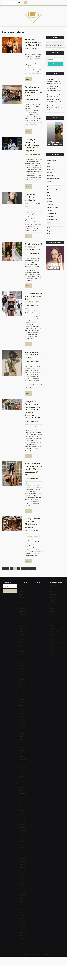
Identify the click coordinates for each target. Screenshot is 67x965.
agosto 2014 (22, 904)
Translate (59, 45)
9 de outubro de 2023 (32, 478)
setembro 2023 (22, 642)
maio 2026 (21, 588)
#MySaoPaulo (51, 160)
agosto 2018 (22, 770)
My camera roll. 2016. (54, 94)
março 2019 (22, 753)
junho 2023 (21, 651)
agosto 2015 (22, 870)
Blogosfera (50, 169)
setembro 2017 (22, 801)
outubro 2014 (22, 898)
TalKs (49, 222)
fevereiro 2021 (22, 693)
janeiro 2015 (22, 890)
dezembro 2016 (22, 827)
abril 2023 (21, 654)
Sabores (49, 210)
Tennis (49, 225)
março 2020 (22, 722)
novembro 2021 (23, 676)
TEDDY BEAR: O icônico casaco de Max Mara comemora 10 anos (33, 469)
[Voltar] (47, 133)
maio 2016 (21, 844)
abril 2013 (21, 946)
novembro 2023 (23, 637)
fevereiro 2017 (22, 821)
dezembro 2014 (22, 892)
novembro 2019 (23, 730)
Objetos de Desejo (53, 207)
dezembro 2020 (22, 699)
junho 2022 (21, 662)
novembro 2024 (23, 608)
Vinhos (49, 233)
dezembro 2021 (22, 674)
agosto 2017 (22, 804)
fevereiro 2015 (22, 887)
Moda (49, 198)
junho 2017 (21, 810)
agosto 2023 (22, 645)
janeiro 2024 (22, 634)
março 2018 (22, 784)
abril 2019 (21, 750)
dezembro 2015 (22, 858)
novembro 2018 (23, 762)
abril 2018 (21, 782)
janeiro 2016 (22, 855)
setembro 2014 (22, 901)
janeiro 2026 (22, 591)
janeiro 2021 (22, 696)
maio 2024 (21, 622)
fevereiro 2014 (22, 921)
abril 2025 (21, 603)
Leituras (50, 195)
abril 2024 (21, 625)
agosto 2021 (22, 682)
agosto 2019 (22, 739)
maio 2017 (21, 813)
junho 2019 (21, 745)
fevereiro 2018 (22, 787)
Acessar (36, 585)
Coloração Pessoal (53, 178)
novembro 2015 (23, 861)
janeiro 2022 (22, 671)
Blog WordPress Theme (28, 954)
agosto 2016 (22, 835)
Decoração (50, 184)
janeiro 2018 (22, 790)
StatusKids (50, 216)
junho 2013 (21, 941)
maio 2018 (21, 779)
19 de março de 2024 (32, 99)
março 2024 (22, 628)
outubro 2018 (22, 765)
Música (49, 201)
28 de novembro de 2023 (33, 154)
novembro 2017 (23, 796)
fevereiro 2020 (22, 725)
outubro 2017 (22, 799)
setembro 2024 (22, 611)
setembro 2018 (22, 767)
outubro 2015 (22, 864)
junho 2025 (21, 597)
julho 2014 (21, 907)
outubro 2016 (22, 833)
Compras (50, 181)
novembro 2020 (23, 702)
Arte (48, 163)
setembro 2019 (22, 736)
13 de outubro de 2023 (32, 305)
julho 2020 (21, 710)
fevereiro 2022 (22, 668)
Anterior (5, 568)
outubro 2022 (22, 657)
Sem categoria (52, 213)
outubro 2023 (22, 640)
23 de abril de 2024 (31, 49)
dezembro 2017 (22, 793)
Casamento (50, 175)
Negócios (50, 204)
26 (27, 568)
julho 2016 (21, 838)
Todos (49, 228)
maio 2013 (21, 943)
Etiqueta (50, 187)
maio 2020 (21, 716)
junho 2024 (21, 620)
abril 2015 (21, 881)
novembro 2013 (23, 929)
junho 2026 (21, 585)
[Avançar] (62, 133)
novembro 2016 (23, 830)
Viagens (49, 231)
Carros (49, 172)
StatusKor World (52, 219)
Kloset (49, 192)
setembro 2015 (22, 867)
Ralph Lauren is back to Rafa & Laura (33, 354)
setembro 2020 (22, 705)
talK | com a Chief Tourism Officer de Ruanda (53, 81)
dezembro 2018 (22, 759)
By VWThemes (42, 954)
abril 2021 (21, 688)
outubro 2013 (22, 932)
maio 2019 (21, 747)
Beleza (49, 166)
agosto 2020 (22, 708)
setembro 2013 (22, 935)
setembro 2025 (22, 594)
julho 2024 (21, 617)
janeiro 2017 (22, 824)
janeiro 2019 (22, 756)
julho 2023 (21, 648)
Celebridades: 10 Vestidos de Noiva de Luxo (33, 247)
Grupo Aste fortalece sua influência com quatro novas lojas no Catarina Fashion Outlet (32, 409)
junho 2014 (21, 909)
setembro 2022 (22, 659)
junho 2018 (21, 776)
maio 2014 (21, 912)
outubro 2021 (22, 679)
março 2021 (22, 691)
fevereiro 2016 (22, 853)
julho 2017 (21, 807)
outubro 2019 (22, 733)
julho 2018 (21, 773)
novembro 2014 (23, 895)
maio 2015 (21, 878)
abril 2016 (21, 847)
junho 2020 (21, 713)
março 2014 (22, 918)
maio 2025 (21, 600)
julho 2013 (21, 938)
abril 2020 (21, 719)
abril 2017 (21, 816)
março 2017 (22, 818)
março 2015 (22, 884)
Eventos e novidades (53, 190)
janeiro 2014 (22, 924)
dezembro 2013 (22, 926)
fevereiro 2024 (22, 631)
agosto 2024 (22, 614)
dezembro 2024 (22, 605)
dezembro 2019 (22, 728)
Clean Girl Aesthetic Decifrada (30, 197)
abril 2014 (21, 915)
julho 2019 (21, 742)
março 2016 (22, 850)
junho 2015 (21, 875)
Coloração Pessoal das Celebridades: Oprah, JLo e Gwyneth (32, 144)
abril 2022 (21, 665)
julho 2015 (21, 872)
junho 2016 (21, 841)
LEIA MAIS (29, 80)
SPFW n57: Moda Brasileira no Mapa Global (33, 42)
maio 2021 (21, 685)
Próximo (33, 568)
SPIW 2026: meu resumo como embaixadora (52, 88)
